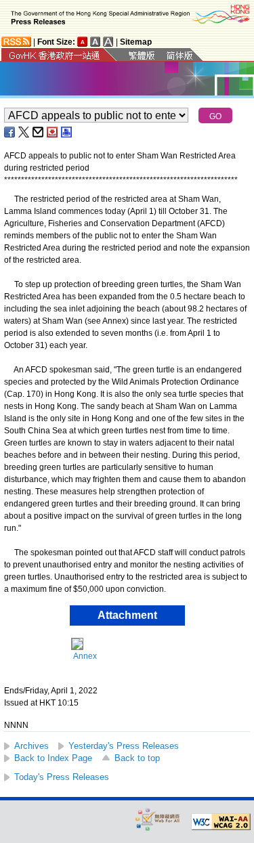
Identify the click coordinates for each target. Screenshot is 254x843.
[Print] (67, 132)
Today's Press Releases (61, 777)
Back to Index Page (53, 758)
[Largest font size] (108, 42)
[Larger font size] (95, 42)
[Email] (39, 132)
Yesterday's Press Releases (123, 746)
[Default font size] (82, 42)
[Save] (53, 132)
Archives (31, 746)
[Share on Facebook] (10, 132)
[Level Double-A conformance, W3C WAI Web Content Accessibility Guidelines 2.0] (221, 822)
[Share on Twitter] (24, 132)
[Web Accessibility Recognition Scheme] (157, 819)
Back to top (137, 758)
